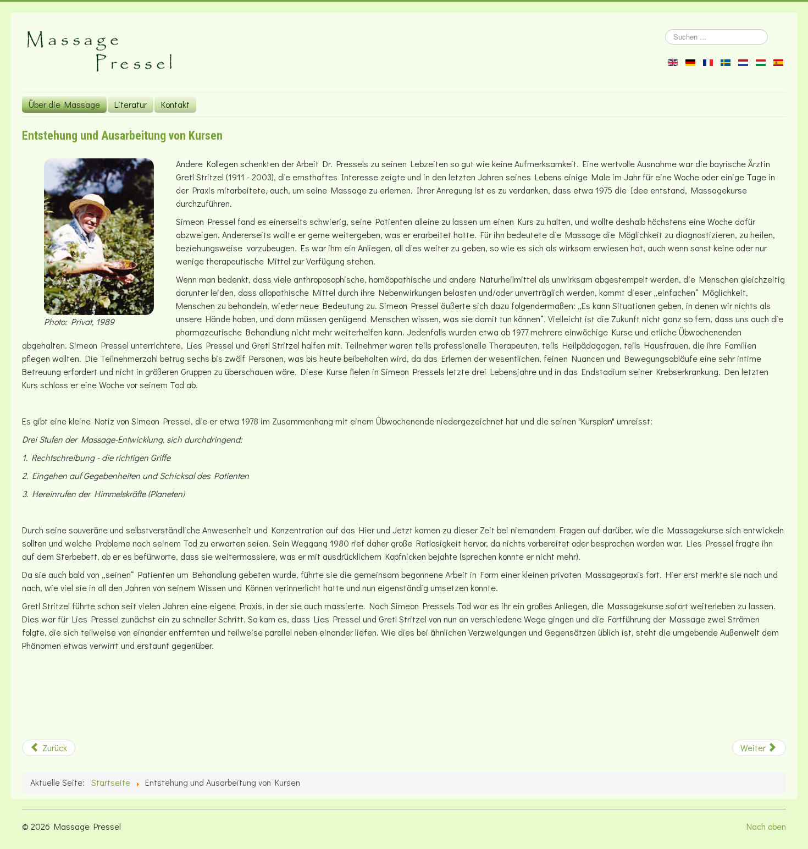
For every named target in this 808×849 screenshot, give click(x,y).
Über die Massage (64, 104)
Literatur (130, 104)
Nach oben (766, 826)
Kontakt (175, 104)
